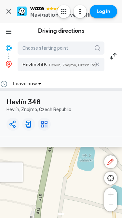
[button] (61, 64)
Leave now (25, 84)
